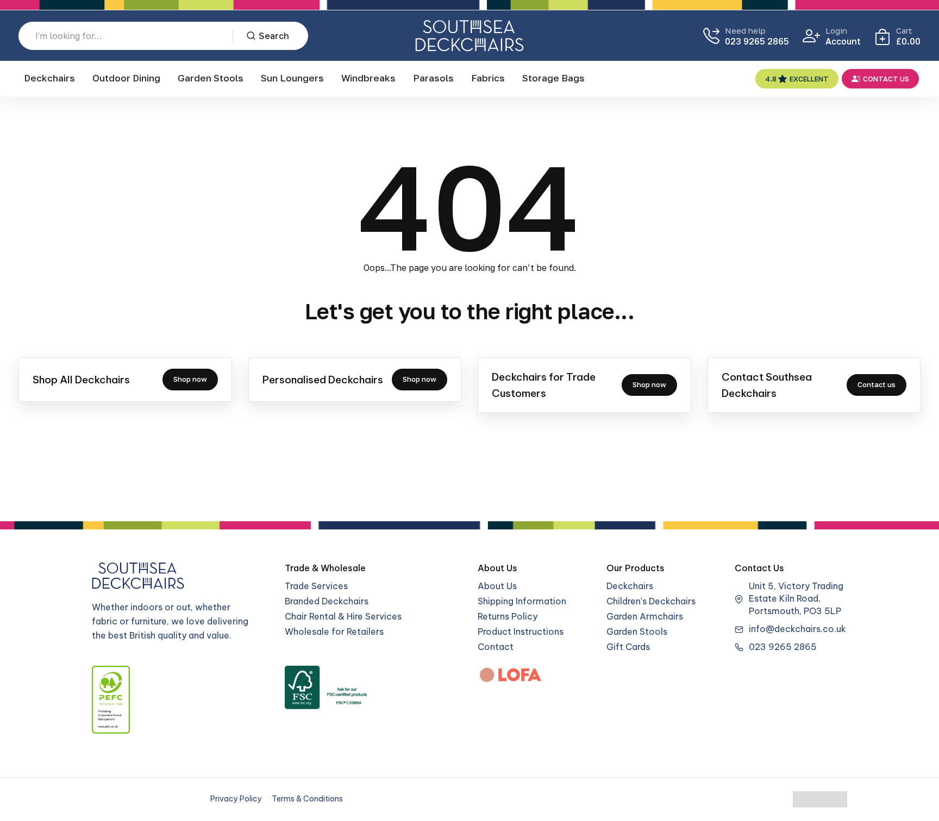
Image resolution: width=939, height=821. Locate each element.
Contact (496, 646)
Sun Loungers (292, 78)
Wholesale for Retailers (334, 631)
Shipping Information (522, 601)
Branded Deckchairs (326, 601)
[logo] (469, 35)
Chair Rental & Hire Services (343, 616)
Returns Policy (507, 616)
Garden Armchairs (644, 616)
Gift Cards (628, 646)
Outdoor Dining (126, 78)
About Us (497, 585)
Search (274, 35)
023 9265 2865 (757, 41)
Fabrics (488, 78)
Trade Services (316, 585)
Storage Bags (553, 78)
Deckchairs (49, 78)
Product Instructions (521, 631)
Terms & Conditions (307, 799)
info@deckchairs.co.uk (797, 628)
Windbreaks (368, 78)
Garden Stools (210, 78)
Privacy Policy (236, 799)
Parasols (433, 78)
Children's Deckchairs (651, 601)
